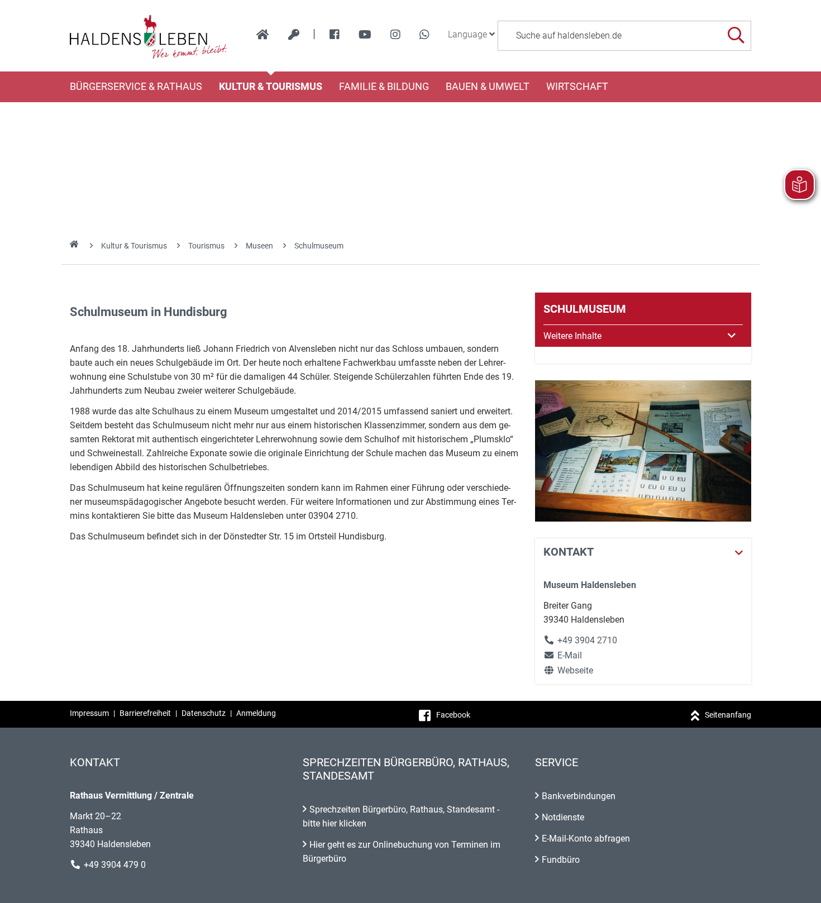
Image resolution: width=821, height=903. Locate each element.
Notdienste (563, 817)
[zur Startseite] (263, 35)
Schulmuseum (318, 245)
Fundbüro (561, 859)
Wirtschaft (577, 86)
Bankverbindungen (578, 796)
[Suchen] (735, 35)
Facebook (453, 714)
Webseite (568, 670)
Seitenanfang (728, 714)
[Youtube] (365, 35)
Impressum (89, 713)
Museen (259, 245)
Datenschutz (204, 713)
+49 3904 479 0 (115, 864)
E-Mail (562, 655)
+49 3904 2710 (587, 640)
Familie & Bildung (384, 86)
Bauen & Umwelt (487, 86)
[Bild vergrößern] (643, 451)
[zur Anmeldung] (294, 35)
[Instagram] (395, 35)
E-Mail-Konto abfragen (586, 838)
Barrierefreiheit (145, 713)
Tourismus (206, 245)
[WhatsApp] (424, 35)
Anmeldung (256, 713)
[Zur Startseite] (149, 35)
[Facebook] (334, 35)
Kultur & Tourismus (270, 86)
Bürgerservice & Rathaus (136, 86)
